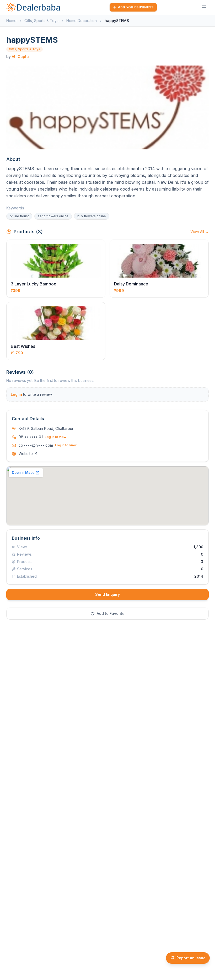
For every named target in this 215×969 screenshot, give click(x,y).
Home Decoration (81, 20)
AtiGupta (20, 56)
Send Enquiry (107, 594)
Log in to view (55, 437)
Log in (16, 394)
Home (11, 20)
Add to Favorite (111, 613)
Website (26, 453)
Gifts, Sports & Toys (41, 20)
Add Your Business (136, 7)
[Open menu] (204, 7)
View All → (199, 231)
